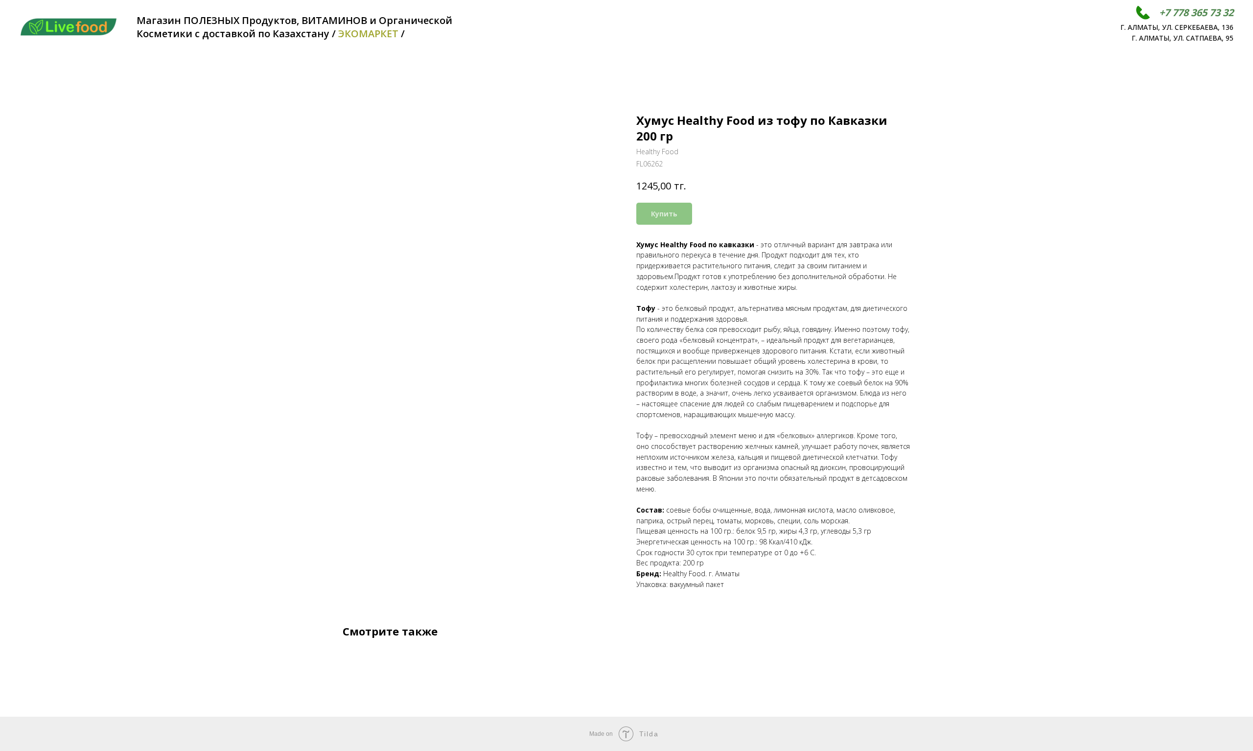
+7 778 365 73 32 (1196, 12)
